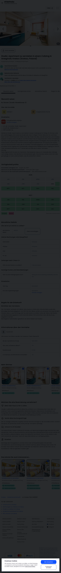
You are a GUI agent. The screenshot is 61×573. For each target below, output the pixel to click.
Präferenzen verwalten (48, 567)
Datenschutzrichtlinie (30, 566)
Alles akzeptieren (48, 562)
